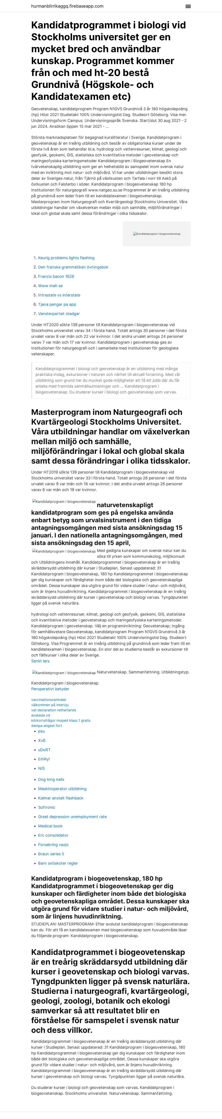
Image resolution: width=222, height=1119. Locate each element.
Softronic (46, 807)
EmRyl (44, 759)
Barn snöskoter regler (58, 863)
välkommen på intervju (50, 705)
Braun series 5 (51, 854)
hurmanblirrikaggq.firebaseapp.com (67, 6)
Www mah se (50, 285)
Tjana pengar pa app (57, 304)
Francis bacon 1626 (56, 276)
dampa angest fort (46, 725)
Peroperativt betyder (50, 689)
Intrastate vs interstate (59, 295)
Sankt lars (40, 661)
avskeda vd (40, 715)
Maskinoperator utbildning (62, 788)
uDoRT (44, 749)
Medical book (50, 826)
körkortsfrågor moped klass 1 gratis (60, 720)
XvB (42, 740)
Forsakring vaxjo (53, 844)
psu (41, 731)
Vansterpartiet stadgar (59, 313)
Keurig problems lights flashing (66, 257)
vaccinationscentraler (48, 699)
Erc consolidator (53, 835)
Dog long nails (51, 779)
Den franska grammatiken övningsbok (73, 267)
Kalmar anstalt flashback (60, 798)
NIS (41, 768)
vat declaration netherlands (53, 710)
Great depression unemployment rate (72, 816)
